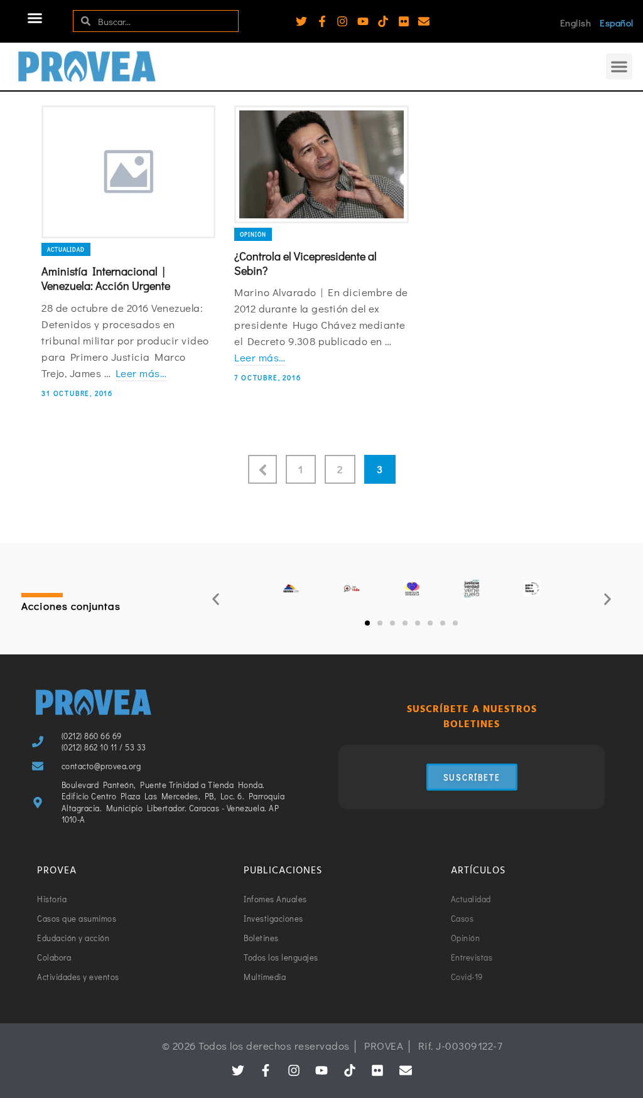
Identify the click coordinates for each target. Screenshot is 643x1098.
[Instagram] (342, 21)
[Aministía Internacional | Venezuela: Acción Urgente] (128, 171)
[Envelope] (424, 21)
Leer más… (141, 373)
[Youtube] (363, 21)
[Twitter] (301, 21)
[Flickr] (403, 21)
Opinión (253, 234)
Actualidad (66, 249)
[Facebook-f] (322, 21)
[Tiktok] (383, 21)
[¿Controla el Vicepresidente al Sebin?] (321, 164)
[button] (35, 18)
